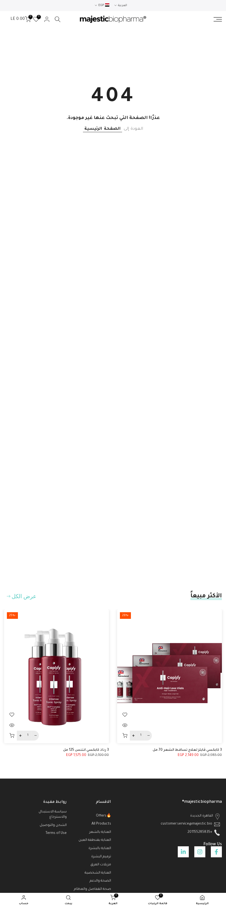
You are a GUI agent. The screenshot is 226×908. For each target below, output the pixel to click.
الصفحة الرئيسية (102, 129)
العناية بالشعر (100, 832)
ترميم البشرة (101, 857)
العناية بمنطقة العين (95, 840)
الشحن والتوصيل (53, 825)
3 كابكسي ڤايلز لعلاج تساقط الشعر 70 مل (187, 750)
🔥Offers (103, 816)
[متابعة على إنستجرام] (199, 851)
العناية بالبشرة (99, 848)
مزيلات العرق (100, 865)
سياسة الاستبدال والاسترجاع (53, 814)
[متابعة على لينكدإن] (183, 851)
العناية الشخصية (98, 873)
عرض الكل (24, 596)
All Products (101, 824)
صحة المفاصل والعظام (92, 889)
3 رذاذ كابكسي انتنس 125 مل (86, 750)
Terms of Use (56, 833)
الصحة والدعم (100, 881)
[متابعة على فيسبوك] (216, 851)
